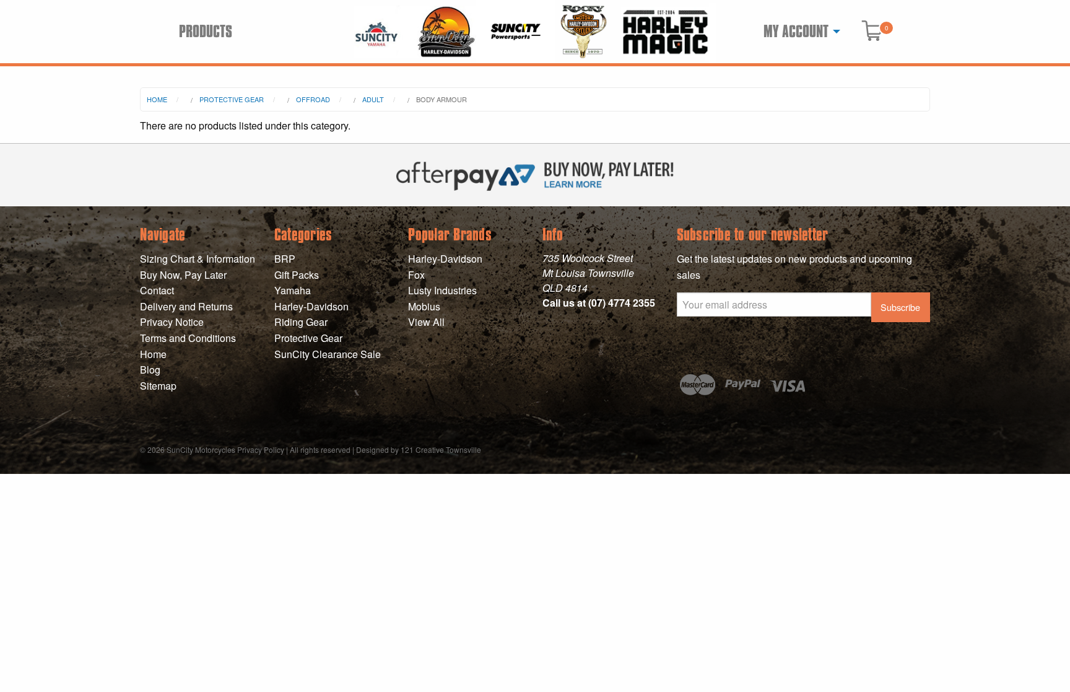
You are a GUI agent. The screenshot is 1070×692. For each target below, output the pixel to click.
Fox (416, 275)
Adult (373, 99)
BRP (284, 259)
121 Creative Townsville (441, 449)
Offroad (313, 99)
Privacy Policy (260, 449)
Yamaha (292, 290)
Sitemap (158, 386)
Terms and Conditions (188, 338)
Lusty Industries (442, 290)
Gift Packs (296, 275)
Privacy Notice (172, 322)
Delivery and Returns (186, 306)
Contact (157, 290)
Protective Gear (231, 99)
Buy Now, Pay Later (183, 275)
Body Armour (441, 99)
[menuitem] (798, 31)
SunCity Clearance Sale (327, 354)
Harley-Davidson (311, 306)
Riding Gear (301, 322)
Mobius (424, 306)
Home (157, 99)
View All (426, 322)
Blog (150, 369)
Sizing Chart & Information (197, 259)
